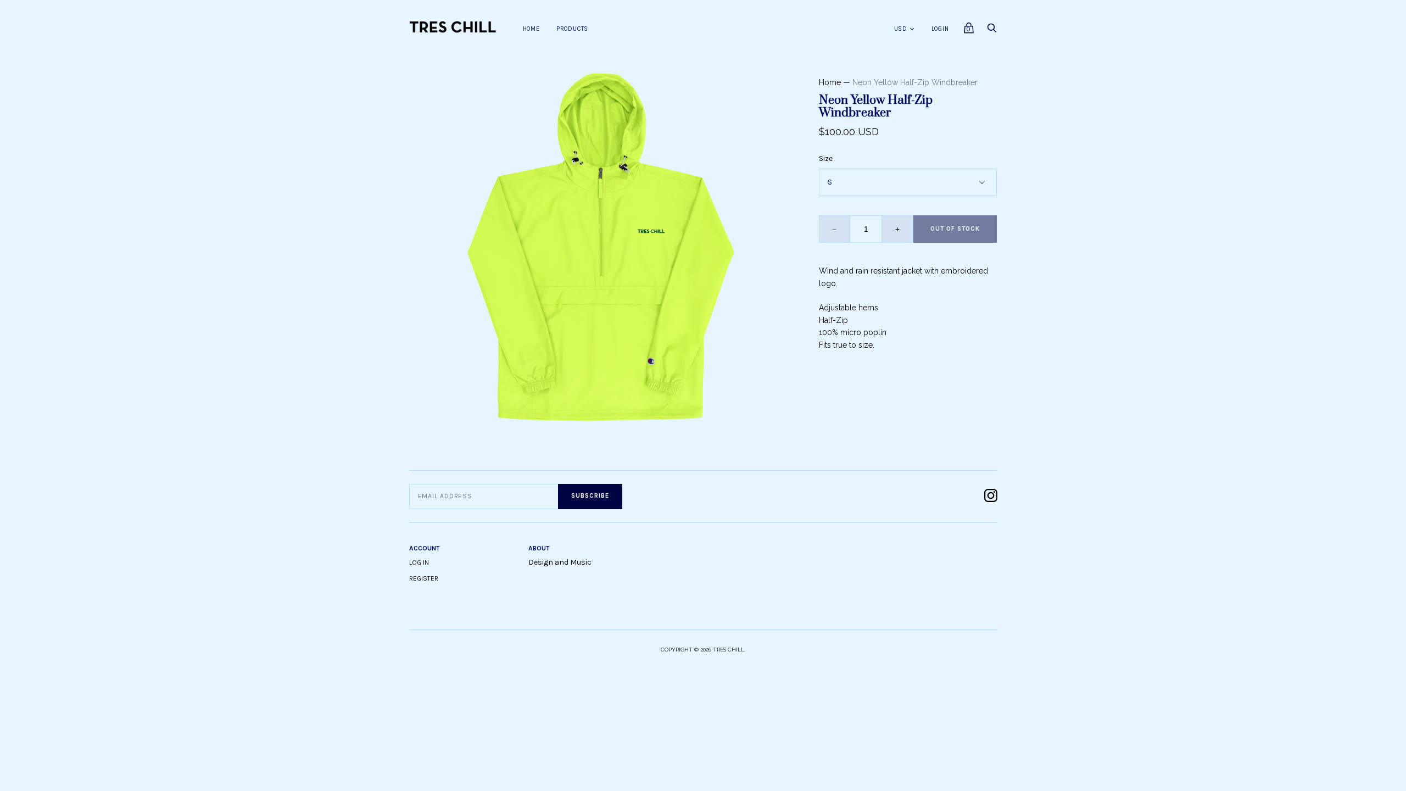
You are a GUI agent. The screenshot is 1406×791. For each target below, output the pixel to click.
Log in (419, 562)
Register (423, 578)
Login (940, 28)
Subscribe (590, 495)
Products (572, 28)
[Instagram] (990, 496)
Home (531, 28)
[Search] (991, 31)
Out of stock (955, 228)
